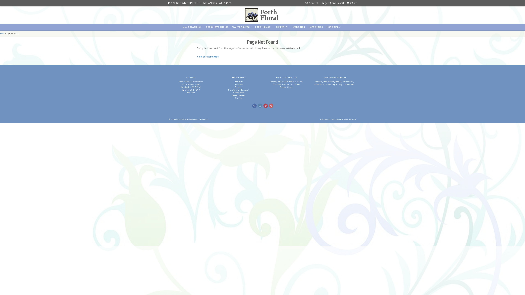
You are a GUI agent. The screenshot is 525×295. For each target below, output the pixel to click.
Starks (328, 84)
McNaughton (328, 81)
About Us (239, 81)
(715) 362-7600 (334, 3)
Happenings (315, 27)
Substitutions (238, 92)
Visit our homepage (208, 56)
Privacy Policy (203, 119)
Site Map (239, 98)
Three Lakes (349, 84)
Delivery (238, 87)
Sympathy (281, 27)
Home (2, 34)
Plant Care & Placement (238, 89)
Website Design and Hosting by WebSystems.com (338, 119)
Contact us (238, 84)
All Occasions (192, 27)
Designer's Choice (217, 27)
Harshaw (318, 81)
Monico (338, 81)
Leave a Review (238, 95)
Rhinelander (319, 84)
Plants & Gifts (241, 27)
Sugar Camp (337, 84)
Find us (190, 92)
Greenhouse (262, 27)
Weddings (299, 27)
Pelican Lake (348, 81)
